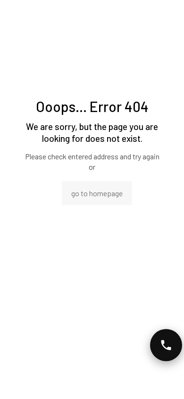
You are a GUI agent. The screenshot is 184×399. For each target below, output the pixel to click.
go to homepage (97, 193)
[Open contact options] (166, 345)
